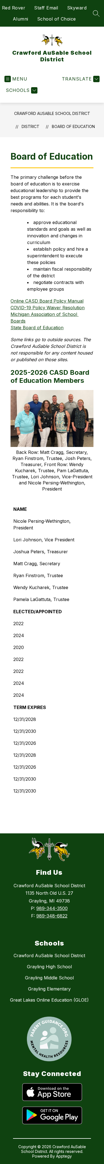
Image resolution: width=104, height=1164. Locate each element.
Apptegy (64, 1156)
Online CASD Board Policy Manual (47, 301)
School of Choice (56, 19)
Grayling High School (49, 966)
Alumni (20, 19)
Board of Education (73, 126)
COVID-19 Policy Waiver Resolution (48, 307)
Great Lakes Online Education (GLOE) (49, 1000)
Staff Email (46, 8)
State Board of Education (37, 327)
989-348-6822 (51, 916)
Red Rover (14, 8)
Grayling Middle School (49, 978)
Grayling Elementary (49, 989)
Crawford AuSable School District (52, 113)
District (30, 126)
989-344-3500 (52, 908)
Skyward (77, 8)
